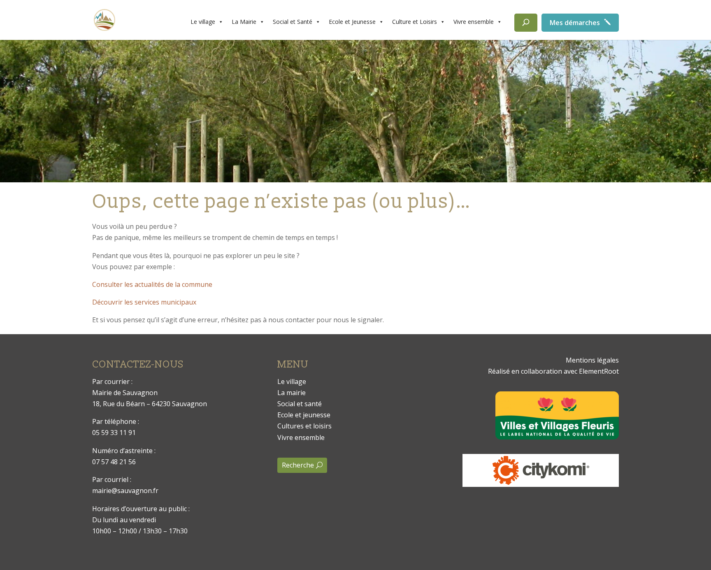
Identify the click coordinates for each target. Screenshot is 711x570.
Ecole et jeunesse (303, 414)
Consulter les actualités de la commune (152, 284)
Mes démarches (575, 22)
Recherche (298, 465)
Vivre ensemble (473, 22)
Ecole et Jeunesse (352, 22)
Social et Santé (292, 22)
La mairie (291, 392)
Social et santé (299, 403)
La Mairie (244, 22)
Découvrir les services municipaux (144, 302)
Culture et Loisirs (414, 22)
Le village (203, 22)
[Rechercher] (525, 23)
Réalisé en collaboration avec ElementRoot (553, 371)
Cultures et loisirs (304, 425)
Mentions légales (592, 360)
